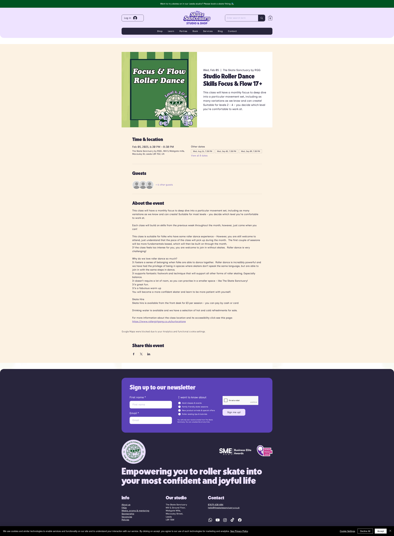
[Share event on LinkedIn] (148, 354)
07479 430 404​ (215, 504)
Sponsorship (128, 513)
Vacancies (127, 517)
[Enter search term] (261, 18)
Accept (380, 531)
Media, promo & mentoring (135, 510)
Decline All (365, 531)
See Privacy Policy (239, 531)
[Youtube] (217, 520)
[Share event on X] (141, 354)
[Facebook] (239, 520)
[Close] (390, 531)
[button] (270, 17)
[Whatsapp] (210, 520)
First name (137, 397)
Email (133, 413)
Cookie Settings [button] (347, 531)
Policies (125, 519)
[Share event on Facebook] (133, 354)
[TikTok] (232, 520)
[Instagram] (225, 520)
